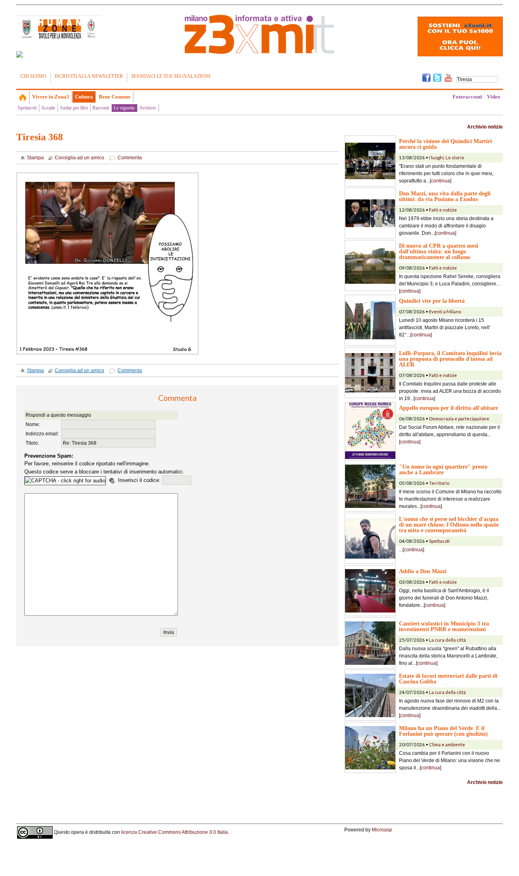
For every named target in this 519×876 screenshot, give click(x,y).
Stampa (35, 158)
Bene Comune (115, 97)
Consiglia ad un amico (79, 158)
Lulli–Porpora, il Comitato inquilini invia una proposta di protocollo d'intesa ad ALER (450, 359)
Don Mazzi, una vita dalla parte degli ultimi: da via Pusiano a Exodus (445, 196)
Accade (48, 108)
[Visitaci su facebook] (19, 54)
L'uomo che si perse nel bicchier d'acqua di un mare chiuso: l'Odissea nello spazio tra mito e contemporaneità (449, 524)
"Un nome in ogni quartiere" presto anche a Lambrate (443, 469)
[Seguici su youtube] (448, 77)
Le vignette (124, 108)
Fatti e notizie (443, 209)
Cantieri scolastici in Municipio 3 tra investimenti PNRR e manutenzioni (444, 626)
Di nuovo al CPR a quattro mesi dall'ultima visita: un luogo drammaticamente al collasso (438, 251)
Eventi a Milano (445, 311)
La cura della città (447, 640)
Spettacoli (27, 108)
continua (440, 181)
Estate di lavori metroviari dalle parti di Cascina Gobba (448, 679)
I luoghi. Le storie (446, 157)
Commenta (130, 158)
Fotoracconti (467, 97)
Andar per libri (74, 108)
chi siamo (33, 76)
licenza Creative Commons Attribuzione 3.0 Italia (174, 832)
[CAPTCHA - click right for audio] (65, 480)
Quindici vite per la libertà (432, 301)
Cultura (84, 97)
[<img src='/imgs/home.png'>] (23, 97)
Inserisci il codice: (140, 480)
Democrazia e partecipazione (459, 418)
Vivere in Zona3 (50, 97)
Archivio (147, 108)
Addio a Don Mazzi (422, 571)
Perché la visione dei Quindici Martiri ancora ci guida (445, 144)
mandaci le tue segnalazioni (170, 76)
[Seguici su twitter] (437, 77)
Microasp (382, 830)
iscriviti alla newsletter (89, 76)
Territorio (439, 483)
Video (493, 97)
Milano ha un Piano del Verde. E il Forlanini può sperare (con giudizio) (443, 731)
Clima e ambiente (447, 744)
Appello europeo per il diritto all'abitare (448, 408)
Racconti (100, 108)
